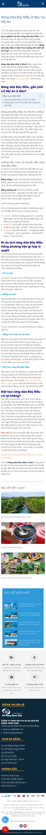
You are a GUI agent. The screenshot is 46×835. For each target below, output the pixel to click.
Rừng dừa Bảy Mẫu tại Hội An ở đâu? (20, 99)
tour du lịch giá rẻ (23, 78)
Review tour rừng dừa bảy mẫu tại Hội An (17, 578)
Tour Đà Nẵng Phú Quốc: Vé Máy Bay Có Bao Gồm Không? (30, 632)
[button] (3, 4)
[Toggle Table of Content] (39, 96)
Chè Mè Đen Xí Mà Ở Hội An (12, 547)
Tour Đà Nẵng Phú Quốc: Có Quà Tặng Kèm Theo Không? (30, 605)
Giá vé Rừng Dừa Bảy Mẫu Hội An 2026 (16, 517)
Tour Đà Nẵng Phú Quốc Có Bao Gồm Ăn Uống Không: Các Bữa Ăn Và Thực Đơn (30, 642)
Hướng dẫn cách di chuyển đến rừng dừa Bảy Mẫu (22, 103)
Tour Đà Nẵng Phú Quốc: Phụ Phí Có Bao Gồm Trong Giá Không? (29, 614)
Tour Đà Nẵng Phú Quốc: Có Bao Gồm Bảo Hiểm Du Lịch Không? (30, 623)
